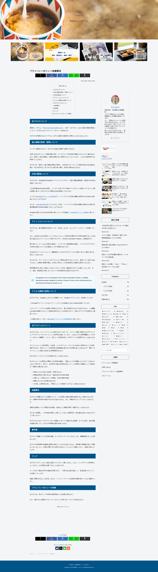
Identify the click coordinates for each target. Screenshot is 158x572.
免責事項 (56, 105)
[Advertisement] (63, 519)
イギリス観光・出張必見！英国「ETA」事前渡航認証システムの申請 (115, 236)
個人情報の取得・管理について (63, 92)
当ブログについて (59, 89)
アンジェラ (115, 107)
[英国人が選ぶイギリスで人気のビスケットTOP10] (130, 52)
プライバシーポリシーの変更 (62, 113)
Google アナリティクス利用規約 (60, 319)
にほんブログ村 (106, 158)
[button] (85, 75)
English (71, 564)
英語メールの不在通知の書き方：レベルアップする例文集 (115, 256)
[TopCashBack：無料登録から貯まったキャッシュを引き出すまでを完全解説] (96, 52)
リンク (56, 111)
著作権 (56, 108)
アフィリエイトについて (61, 97)
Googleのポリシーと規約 (78, 212)
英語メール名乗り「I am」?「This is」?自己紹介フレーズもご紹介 (115, 265)
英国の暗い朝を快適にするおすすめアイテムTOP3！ (115, 246)
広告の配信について (60, 95)
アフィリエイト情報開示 (110, 363)
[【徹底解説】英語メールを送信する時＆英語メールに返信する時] (61, 52)
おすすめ (86, 564)
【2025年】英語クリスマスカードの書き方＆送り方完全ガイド (115, 227)
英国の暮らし (78, 564)
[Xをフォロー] (60, 548)
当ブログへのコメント (60, 103)
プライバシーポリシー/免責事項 (112, 371)
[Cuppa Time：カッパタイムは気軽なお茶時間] (27, 52)
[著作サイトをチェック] (57, 548)
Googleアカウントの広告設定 (47, 196)
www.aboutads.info (42, 204)
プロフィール (106, 376)
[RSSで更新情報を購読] (68, 548)
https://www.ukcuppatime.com (53, 128)
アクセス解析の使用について (62, 100)
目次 (60, 86)
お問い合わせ (106, 367)
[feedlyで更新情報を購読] (64, 548)
